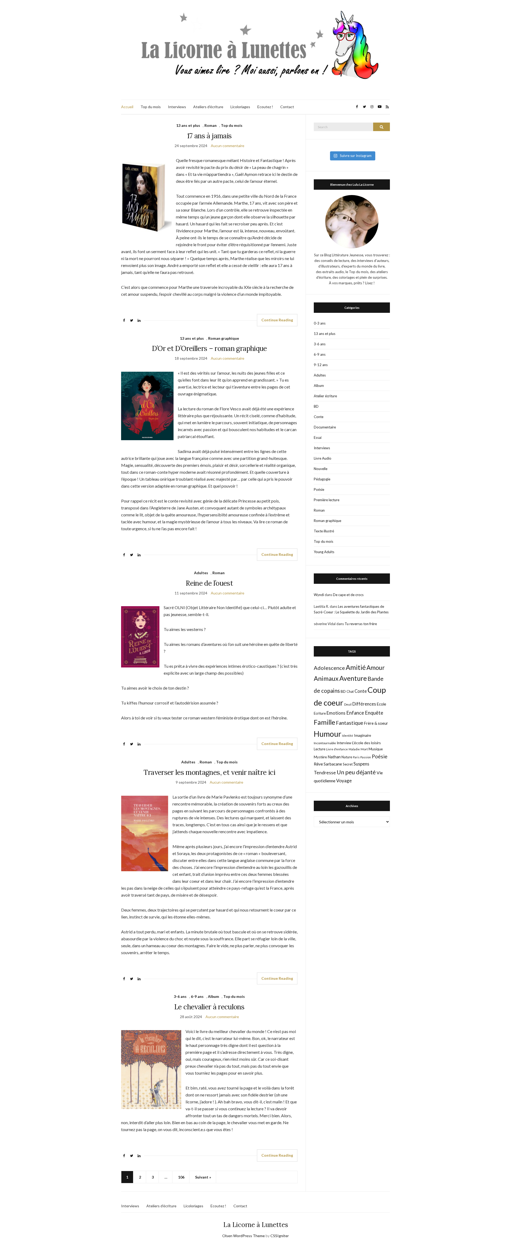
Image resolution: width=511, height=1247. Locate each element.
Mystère (320, 757)
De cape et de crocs (348, 595)
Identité (347, 735)
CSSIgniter (279, 1235)
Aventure (353, 678)
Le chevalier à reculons (209, 1006)
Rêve (318, 764)
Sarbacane (333, 764)
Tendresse (325, 772)
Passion (365, 757)
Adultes (201, 572)
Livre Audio (322, 458)
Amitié (356, 667)
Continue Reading (277, 320)
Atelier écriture (325, 396)
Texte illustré (324, 531)
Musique (376, 749)
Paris (356, 757)
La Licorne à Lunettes (255, 1225)
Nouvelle (320, 469)
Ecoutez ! (265, 106)
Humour (327, 733)
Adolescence (329, 668)
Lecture (319, 749)
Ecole (381, 704)
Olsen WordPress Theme (243, 1235)
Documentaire (325, 427)
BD (316, 406)
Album (213, 996)
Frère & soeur (376, 723)
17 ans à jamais (209, 135)
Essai (318, 437)
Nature (346, 757)
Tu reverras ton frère (361, 624)
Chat (350, 691)
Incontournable (325, 743)
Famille (324, 722)
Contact (287, 106)
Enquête (374, 713)
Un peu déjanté (356, 772)
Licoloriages (240, 106)
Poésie (319, 489)
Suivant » (203, 1177)
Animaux (326, 678)
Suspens (361, 763)
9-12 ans (321, 365)
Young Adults (324, 552)
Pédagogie (322, 479)
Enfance (355, 713)
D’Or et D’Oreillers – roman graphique (209, 348)
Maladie (354, 749)
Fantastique (349, 723)
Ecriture (320, 713)
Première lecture (326, 500)
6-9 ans (197, 996)
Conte (318, 417)
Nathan (334, 756)
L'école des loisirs (366, 742)
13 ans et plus (188, 125)
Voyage (344, 780)
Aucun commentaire (227, 145)
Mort (364, 749)
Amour (375, 667)
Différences (364, 704)
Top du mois (151, 106)
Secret (348, 764)
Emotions (336, 713)
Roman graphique (223, 338)
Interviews (177, 106)
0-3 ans (319, 323)
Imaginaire (362, 735)
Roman (210, 125)
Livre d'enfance (337, 749)
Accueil (127, 106)
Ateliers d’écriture (208, 106)
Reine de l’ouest (209, 583)
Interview (344, 743)
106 (181, 1177)
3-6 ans (180, 996)
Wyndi (319, 595)
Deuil (348, 704)
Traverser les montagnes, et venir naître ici (209, 772)
